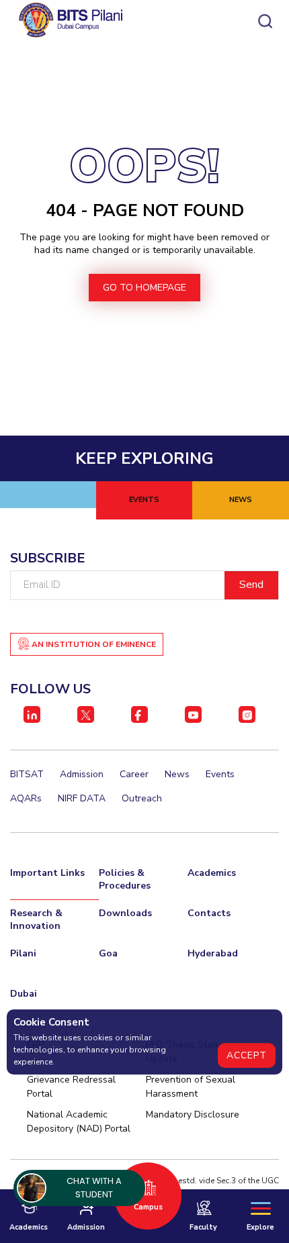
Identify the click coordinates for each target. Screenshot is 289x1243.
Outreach (142, 798)
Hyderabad (213, 953)
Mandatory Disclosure (192, 1114)
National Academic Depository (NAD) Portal (78, 1121)
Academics (212, 872)
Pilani (23, 953)
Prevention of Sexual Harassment (190, 1086)
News (177, 774)
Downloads (125, 913)
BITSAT (27, 774)
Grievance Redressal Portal (71, 1086)
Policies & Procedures (125, 879)
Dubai (23, 993)
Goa (108, 953)
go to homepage (144, 287)
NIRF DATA (82, 798)
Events (220, 774)
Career (134, 774)
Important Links (47, 872)
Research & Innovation (36, 919)
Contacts (209, 913)
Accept (246, 1055)
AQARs (26, 798)
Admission (82, 774)
